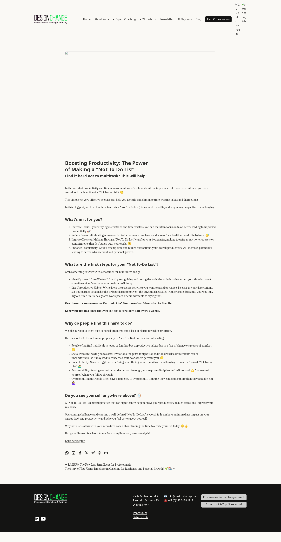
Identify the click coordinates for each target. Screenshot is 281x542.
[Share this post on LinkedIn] (73, 453)
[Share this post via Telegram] (93, 453)
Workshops (149, 19)
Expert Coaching (126, 19)
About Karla (101, 19)
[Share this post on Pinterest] (99, 453)
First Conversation (218, 19)
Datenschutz (140, 517)
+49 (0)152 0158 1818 (180, 500)
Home (87, 19)
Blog (198, 19)
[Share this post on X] (86, 453)
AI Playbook (185, 19)
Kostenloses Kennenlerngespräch (224, 497)
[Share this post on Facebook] (80, 453)
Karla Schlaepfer (75, 441)
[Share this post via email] (106, 453)
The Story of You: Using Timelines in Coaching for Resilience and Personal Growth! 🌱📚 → (120, 468)
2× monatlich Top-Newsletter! (224, 504)
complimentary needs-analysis (131, 433)
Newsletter (167, 19)
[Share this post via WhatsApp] (67, 453)
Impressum (140, 513)
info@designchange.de (182, 496)
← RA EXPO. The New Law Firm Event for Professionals (98, 464)
